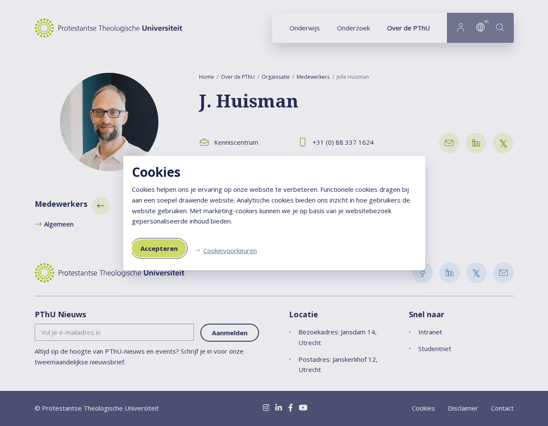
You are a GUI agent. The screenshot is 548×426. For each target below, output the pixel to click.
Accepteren (159, 248)
